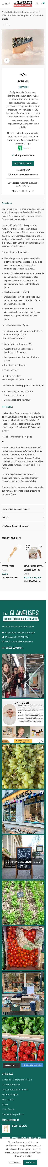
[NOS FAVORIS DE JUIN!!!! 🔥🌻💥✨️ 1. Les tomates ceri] (23, 948)
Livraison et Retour (11, 1084)
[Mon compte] (37, 3)
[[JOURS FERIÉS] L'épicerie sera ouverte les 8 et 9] (23, 1039)
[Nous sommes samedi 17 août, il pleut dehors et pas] (23, 812)
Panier (5, 1104)
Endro (26, 573)
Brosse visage (8, 566)
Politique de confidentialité (15, 1089)
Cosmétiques (21, 15)
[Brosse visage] (12, 553)
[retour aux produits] (6, 24)
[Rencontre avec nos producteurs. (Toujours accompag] (23, 676)
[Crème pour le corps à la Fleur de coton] (34, 553)
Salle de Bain (8, 15)
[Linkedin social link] (29, 191)
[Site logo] (23, 3)
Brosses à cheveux (19, 1126)
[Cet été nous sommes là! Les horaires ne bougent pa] (23, 857)
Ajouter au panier (23, 163)
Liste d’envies (8, 1109)
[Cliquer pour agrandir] (7, 61)
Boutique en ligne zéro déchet (24, 12)
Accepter (30, 1162)
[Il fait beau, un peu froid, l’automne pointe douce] (23, 766)
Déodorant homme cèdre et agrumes (26, 1138)
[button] (10, 577)
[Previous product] (3, 24)
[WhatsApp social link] (32, 191)
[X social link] (23, 191)
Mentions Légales (10, 1094)
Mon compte (8, 1099)
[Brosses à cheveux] (6, 1129)
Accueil (5, 12)
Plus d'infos (15, 1162)
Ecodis (5, 570)
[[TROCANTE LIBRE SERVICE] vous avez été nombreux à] (23, 993)
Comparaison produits (12, 1114)
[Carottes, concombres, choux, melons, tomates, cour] (23, 903)
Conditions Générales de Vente (17, 1079)
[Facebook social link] (19, 191)
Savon (33, 15)
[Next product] (9, 24)
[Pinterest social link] (26, 191)
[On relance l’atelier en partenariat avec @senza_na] (23, 721)
